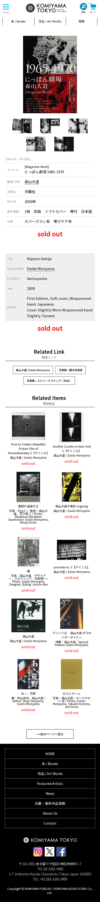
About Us (50, 813)
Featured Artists (50, 783)
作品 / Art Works (50, 21)
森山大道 (32, 181)
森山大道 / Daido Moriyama (33, 370)
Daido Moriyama (41, 268)
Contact (50, 823)
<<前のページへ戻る (50, 734)
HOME (50, 753)
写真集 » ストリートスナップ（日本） (49, 381)
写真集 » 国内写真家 (71, 370)
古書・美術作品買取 (50, 803)
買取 (81, 21)
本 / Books (18, 21)
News (50, 793)
